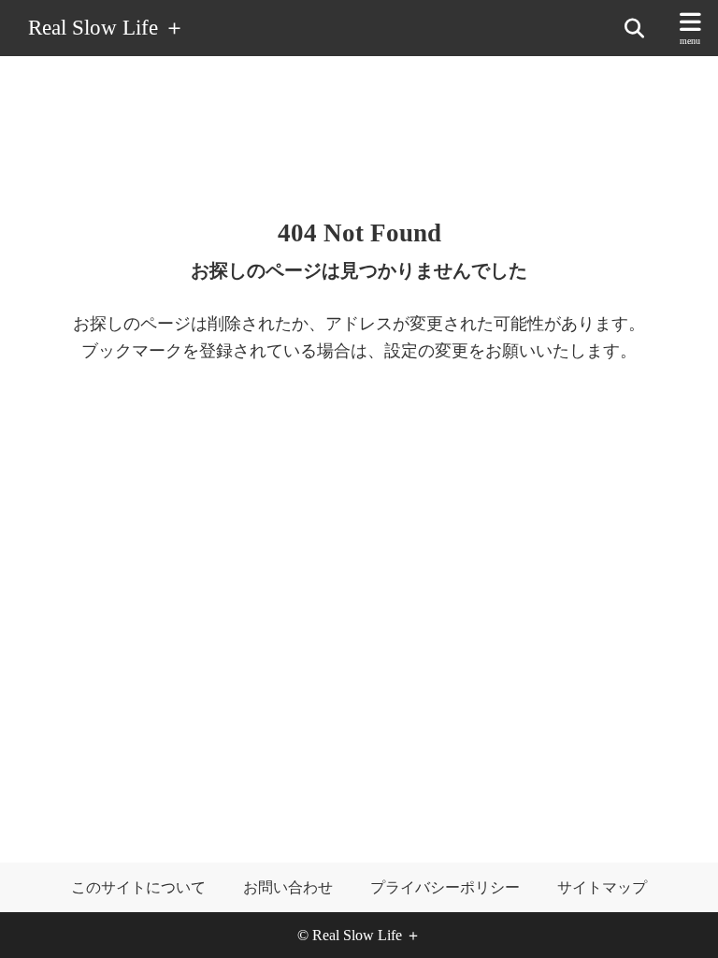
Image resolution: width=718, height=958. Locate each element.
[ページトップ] (680, 920)
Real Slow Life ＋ (106, 28)
